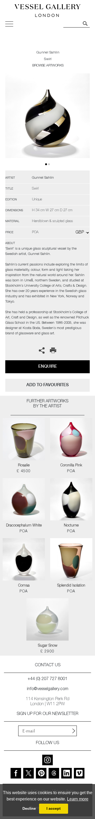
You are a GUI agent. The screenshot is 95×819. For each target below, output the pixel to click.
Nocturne (71, 526)
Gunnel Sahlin (47, 53)
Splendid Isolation (71, 586)
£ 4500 (24, 471)
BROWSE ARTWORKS (47, 66)
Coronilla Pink (71, 465)
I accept (53, 808)
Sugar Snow (47, 646)
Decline (29, 808)
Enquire (47, 366)
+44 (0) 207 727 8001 (47, 679)
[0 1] (47, 121)
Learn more (77, 799)
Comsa (24, 586)
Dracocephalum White (24, 526)
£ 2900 (47, 652)
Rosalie (24, 465)
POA (71, 471)
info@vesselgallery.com (47, 689)
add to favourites (47, 384)
